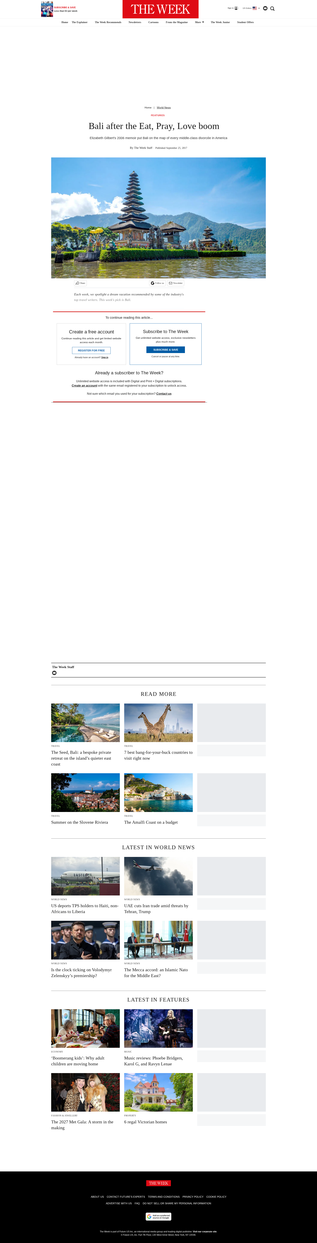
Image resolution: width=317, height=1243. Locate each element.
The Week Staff (143, 147)
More (198, 22)
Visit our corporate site (205, 1231)
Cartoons (153, 22)
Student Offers (245, 22)
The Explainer (80, 22)
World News (164, 107)
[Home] (64, 22)
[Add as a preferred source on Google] (158, 1217)
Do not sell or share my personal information (177, 1203)
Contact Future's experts (126, 1196)
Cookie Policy (216, 1196)
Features (158, 115)
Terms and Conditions (164, 1196)
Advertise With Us (119, 1203)
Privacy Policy (193, 1196)
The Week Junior (220, 22)
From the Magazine (177, 22)
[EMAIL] (55, 672)
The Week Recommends (108, 22)
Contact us (164, 393)
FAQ (137, 1203)
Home (148, 107)
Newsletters (135, 22)
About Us (97, 1196)
